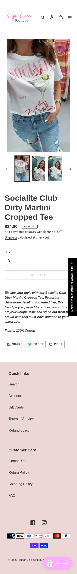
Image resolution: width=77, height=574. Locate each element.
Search (14, 384)
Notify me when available (72, 287)
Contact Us (17, 461)
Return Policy (19, 472)
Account (15, 396)
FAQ (12, 495)
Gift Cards (16, 407)
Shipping (11, 237)
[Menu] (69, 17)
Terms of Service (21, 419)
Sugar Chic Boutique (31, 559)
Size (7, 252)
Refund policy (19, 430)
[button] (33, 232)
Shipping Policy (21, 484)
